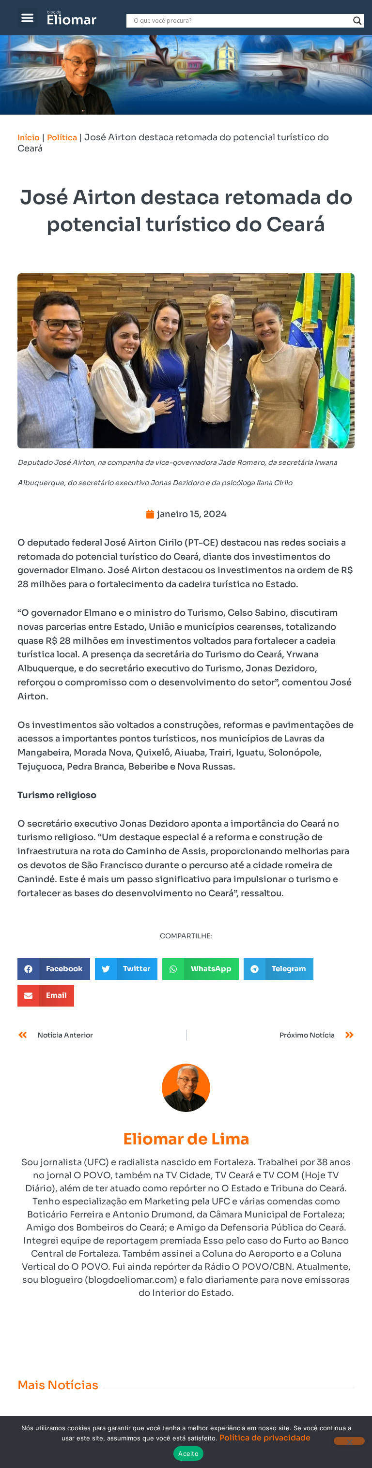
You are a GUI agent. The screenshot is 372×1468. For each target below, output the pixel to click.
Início (28, 138)
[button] (28, 18)
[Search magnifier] (357, 21)
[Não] (349, 1441)
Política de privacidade (264, 1438)
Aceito (188, 1453)
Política (62, 138)
